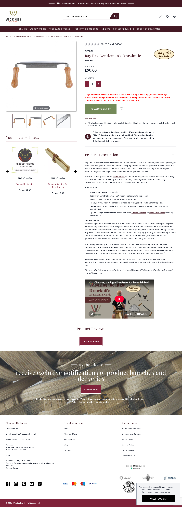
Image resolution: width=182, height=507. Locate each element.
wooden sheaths (157, 212)
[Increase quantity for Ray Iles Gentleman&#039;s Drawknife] (98, 84)
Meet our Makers (71, 434)
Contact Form (12, 428)
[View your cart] (174, 16)
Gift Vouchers (128, 450)
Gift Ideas (68, 450)
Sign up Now (91, 389)
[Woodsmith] (13, 16)
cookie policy (164, 492)
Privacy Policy (128, 439)
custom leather (138, 212)
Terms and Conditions (131, 428)
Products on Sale (129, 456)
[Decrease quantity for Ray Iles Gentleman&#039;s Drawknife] (87, 84)
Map (8, 455)
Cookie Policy (128, 445)
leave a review (91, 341)
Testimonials (69, 439)
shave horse (119, 176)
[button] (7, 171)
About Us (68, 428)
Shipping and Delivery (131, 434)
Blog (66, 445)
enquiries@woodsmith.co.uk (24, 434)
